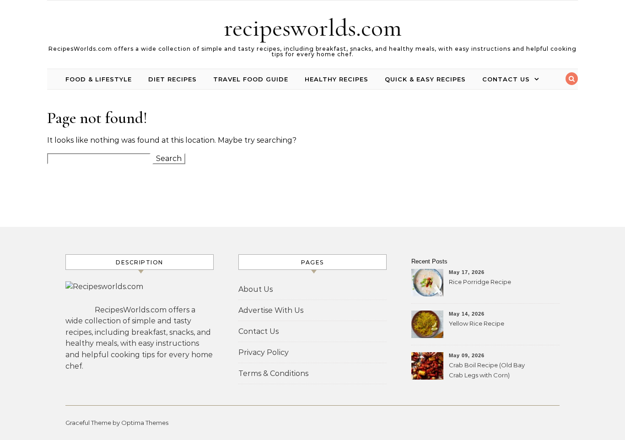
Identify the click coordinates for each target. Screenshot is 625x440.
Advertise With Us (270, 310)
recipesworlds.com (313, 28)
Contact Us (506, 79)
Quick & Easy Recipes (425, 79)
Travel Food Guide (250, 79)
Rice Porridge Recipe (480, 281)
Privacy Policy (263, 352)
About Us (255, 289)
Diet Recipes (172, 79)
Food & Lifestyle (98, 79)
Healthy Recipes (336, 79)
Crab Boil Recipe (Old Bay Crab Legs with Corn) (487, 370)
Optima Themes (144, 422)
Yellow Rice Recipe (476, 323)
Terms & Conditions (273, 373)
